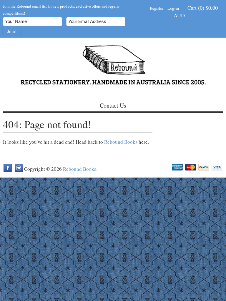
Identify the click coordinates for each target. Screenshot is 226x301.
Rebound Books (120, 141)
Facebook (8, 168)
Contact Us (113, 105)
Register (156, 8)
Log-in (173, 8)
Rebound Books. (80, 168)
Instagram (19, 168)
